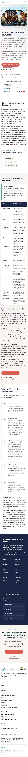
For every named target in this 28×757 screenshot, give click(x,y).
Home (2, 685)
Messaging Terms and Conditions (9, 707)
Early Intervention (16, 510)
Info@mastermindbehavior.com (9, 728)
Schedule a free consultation (10, 64)
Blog (2, 697)
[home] (5, 2)
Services (3, 690)
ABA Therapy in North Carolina (8, 719)
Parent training (12, 482)
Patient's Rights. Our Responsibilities (10, 734)
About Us (3, 688)
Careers (3, 693)
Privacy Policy (4, 705)
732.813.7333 (4, 726)
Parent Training (7, 609)
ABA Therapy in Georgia (7, 716)
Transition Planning (8, 618)
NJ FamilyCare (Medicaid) (10, 162)
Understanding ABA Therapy (8, 695)
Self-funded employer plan (11, 165)
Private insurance (9, 158)
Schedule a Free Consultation (14, 652)
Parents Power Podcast (7, 700)
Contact (3, 702)
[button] (25, 2)
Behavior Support (8, 613)
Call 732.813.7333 (7, 69)
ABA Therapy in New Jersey (8, 714)
